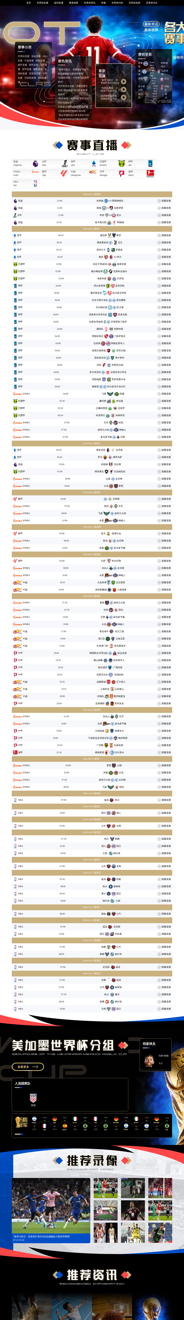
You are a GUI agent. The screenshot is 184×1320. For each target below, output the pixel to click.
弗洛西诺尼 (102, 242)
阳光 (106, 506)
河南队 (100, 696)
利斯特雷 (118, 329)
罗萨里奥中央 (118, 379)
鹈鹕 (118, 839)
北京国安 (120, 582)
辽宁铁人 (120, 682)
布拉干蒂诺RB (100, 264)
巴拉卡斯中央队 (100, 300)
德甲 (130, 171)
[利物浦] (162, 87)
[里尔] (162, 79)
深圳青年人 (119, 660)
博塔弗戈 (99, 471)
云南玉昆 (120, 638)
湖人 (118, 813)
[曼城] (144, 71)
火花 (106, 486)
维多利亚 (102, 278)
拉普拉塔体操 (96, 321)
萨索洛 (119, 249)
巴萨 (100, 561)
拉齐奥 (119, 450)
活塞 (103, 980)
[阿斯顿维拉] (158, 63)
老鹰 (102, 1001)
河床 (99, 365)
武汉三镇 (120, 631)
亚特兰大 (101, 249)
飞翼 (104, 394)
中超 (73, 171)
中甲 (102, 171)
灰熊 (118, 866)
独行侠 (118, 853)
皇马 (100, 533)
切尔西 (119, 464)
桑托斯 (102, 401)
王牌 (122, 437)
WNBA (17, 171)
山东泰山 (120, 689)
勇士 (103, 893)
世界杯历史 (152, 3)
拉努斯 (97, 343)
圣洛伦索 (122, 314)
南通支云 (119, 731)
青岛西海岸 (121, 646)
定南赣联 (100, 703)
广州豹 (100, 745)
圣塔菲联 (119, 285)
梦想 (121, 486)
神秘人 (122, 430)
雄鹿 (103, 947)
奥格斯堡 (99, 752)
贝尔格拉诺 (101, 307)
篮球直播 (58, 3)
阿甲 (130, 161)
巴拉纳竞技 (119, 471)
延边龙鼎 (122, 653)
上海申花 (102, 689)
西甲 (44, 171)
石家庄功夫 (99, 674)
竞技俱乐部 (100, 358)
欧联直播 (38, 69)
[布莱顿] (145, 63)
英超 (15, 161)
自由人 (105, 568)
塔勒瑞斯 (96, 379)
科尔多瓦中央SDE (116, 386)
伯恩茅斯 (118, 208)
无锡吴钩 (120, 674)
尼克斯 (118, 926)
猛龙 (103, 800)
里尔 (166, 78)
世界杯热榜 (134, 3)
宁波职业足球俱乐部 (98, 738)
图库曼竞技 (96, 293)
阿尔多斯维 (99, 285)
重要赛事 (73, 3)
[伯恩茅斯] (159, 71)
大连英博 (102, 582)
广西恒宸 (119, 667)
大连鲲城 (99, 731)
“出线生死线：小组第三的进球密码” (109, 91)
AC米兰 (118, 257)
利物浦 (120, 222)
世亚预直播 (35, 73)
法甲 (44, 161)
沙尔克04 (119, 752)
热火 (118, 800)
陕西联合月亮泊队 (99, 653)
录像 (103, 3)
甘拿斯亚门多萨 (119, 321)
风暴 (122, 394)
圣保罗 (121, 408)
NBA (15, 181)
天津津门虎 (99, 646)
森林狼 (118, 886)
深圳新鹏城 (101, 589)
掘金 (103, 914)
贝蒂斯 (116, 499)
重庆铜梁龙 (119, 696)
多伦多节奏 (106, 437)
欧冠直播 (40, 60)
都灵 (101, 257)
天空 (106, 422)
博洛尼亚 (100, 450)
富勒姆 (101, 464)
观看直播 (166, 200)
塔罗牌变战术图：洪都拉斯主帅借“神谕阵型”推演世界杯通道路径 (73, 90)
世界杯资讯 (89, 3)
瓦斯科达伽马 (120, 271)
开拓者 (118, 934)
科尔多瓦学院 (119, 293)
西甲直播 (33, 65)
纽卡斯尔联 (101, 222)
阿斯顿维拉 (118, 200)
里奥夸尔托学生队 (98, 314)
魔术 (118, 994)
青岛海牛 (101, 631)
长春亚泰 (118, 745)
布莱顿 (97, 200)
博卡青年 (119, 358)
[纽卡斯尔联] (149, 87)
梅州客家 (123, 738)
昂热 (140, 78)
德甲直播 (22, 65)
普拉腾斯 (121, 300)
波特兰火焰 (103, 430)
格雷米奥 (121, 264)
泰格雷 (95, 386)
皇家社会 (117, 533)
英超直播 (36, 56)
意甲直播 (26, 69)
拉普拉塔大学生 (119, 372)
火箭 (102, 853)
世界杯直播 (42, 3)
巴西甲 (103, 161)
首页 (28, 3)
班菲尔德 (120, 350)
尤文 (120, 242)
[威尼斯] (147, 94)
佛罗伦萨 (117, 457)
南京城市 (99, 667)
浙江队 (101, 638)
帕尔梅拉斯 (97, 271)
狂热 (121, 422)
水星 (101, 520)
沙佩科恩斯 (101, 408)
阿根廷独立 (97, 336)
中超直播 (29, 60)
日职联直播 (30, 78)
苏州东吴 (119, 703)
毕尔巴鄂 (117, 561)
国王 (103, 813)
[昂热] (145, 79)
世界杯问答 (117, 3)
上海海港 (121, 589)
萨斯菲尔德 (117, 365)
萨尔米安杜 (95, 372)
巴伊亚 (120, 278)
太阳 (118, 826)
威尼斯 (103, 235)
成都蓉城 (101, 682)
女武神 (120, 478)
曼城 (99, 208)
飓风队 (100, 329)
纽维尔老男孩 (99, 350)
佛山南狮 (98, 660)
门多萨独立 (119, 336)
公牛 (103, 826)
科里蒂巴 (100, 415)
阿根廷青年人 (118, 343)
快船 (118, 879)
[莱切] (162, 94)
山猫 (104, 478)
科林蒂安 (120, 415)
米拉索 (119, 401)
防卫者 (120, 307)
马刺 (103, 1009)
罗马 (100, 457)
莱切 (118, 235)
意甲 (73, 161)
